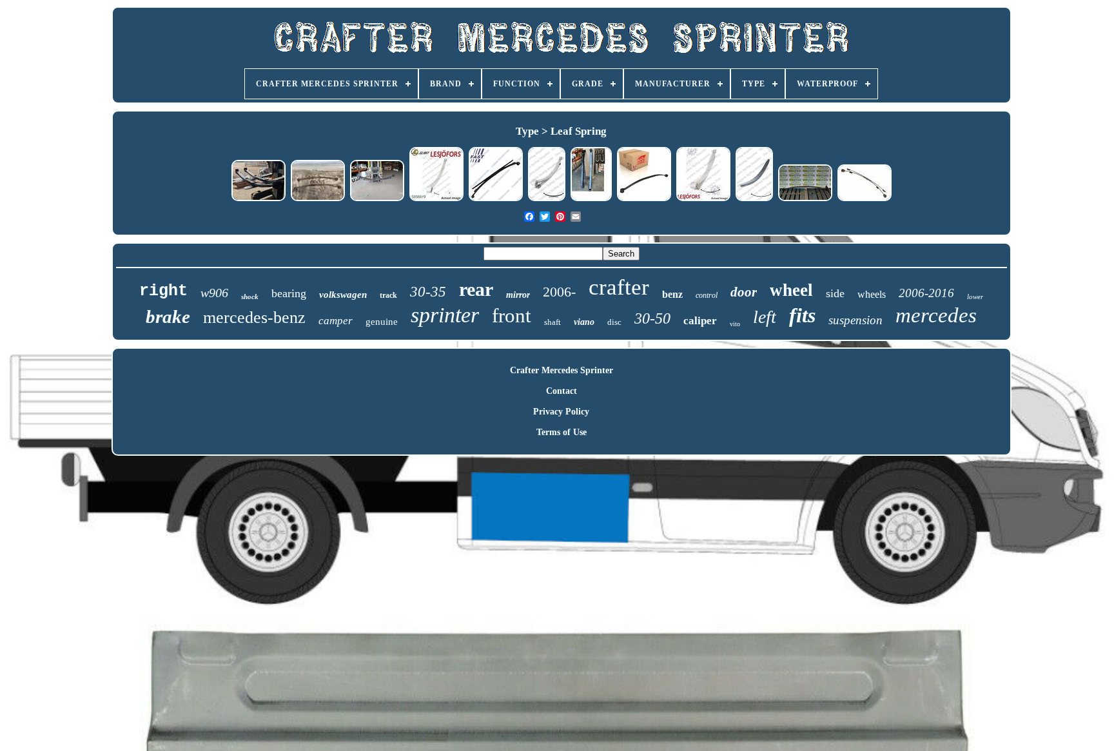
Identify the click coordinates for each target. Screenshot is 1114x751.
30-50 (652, 318)
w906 (214, 293)
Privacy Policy (561, 411)
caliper (700, 321)
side (835, 293)
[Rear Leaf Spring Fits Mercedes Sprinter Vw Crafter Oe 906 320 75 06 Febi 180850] (644, 199)
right (163, 291)
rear (476, 289)
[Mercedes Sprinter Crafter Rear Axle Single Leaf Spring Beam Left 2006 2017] (805, 199)
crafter (619, 287)
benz (672, 294)
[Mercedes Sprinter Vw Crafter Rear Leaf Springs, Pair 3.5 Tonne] (317, 199)
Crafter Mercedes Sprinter (561, 370)
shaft (552, 322)
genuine (382, 322)
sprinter (445, 315)
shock (250, 296)
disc (614, 322)
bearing (288, 293)
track (388, 295)
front (511, 315)
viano (584, 322)
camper (335, 321)
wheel (791, 290)
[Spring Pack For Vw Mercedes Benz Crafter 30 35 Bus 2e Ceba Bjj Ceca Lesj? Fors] (436, 199)
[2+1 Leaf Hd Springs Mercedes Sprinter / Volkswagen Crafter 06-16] (377, 199)
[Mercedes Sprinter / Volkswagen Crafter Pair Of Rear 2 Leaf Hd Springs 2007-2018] (258, 199)
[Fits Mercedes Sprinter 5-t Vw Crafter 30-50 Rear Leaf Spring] (495, 199)
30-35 (428, 292)
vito (735, 323)
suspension (855, 320)
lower (975, 296)
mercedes (936, 315)
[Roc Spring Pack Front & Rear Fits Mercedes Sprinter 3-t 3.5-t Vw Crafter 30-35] (754, 199)
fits (802, 315)
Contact (561, 391)
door (743, 292)
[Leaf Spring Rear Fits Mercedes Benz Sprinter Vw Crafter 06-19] (864, 199)
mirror (518, 295)
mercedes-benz (254, 317)
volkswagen (343, 294)
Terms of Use (561, 432)
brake (168, 316)
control (707, 295)
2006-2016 (926, 293)
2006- (559, 292)
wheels (871, 294)
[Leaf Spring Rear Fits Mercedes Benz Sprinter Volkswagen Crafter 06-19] (547, 199)
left (764, 317)
